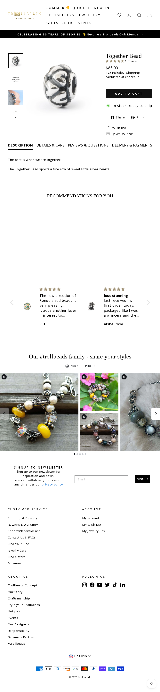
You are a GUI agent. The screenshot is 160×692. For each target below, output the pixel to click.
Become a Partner (21, 637)
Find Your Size (18, 544)
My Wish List (91, 524)
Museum (14, 563)
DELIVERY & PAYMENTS (132, 145)
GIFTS (52, 22)
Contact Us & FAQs (22, 537)
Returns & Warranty (23, 524)
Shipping (133, 72)
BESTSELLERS (60, 15)
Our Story (15, 592)
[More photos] (155, 414)
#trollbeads (16, 643)
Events (84, 22)
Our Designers (19, 624)
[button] (115, 61)
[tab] (74, 454)
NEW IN (102, 7)
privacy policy (52, 484)
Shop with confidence (24, 531)
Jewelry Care (17, 550)
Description (20, 145)
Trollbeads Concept (22, 585)
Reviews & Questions (88, 145)
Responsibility (18, 631)
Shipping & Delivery (23, 518)
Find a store (17, 557)
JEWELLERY (89, 15)
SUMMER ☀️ (58, 7)
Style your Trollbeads (24, 605)
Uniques (14, 611)
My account (90, 518)
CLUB (67, 22)
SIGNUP (142, 479)
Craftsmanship (19, 598)
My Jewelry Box (93, 531)
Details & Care (50, 145)
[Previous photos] (4, 414)
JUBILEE (82, 7)
